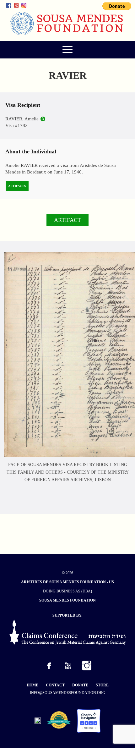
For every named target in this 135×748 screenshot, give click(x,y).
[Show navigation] (67, 50)
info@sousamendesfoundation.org (67, 692)
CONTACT (55, 685)
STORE (102, 685)
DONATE (80, 685)
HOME (32, 685)
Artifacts (17, 186)
